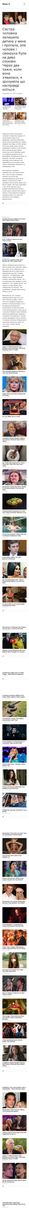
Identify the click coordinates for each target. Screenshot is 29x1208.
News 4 (6, 4)
